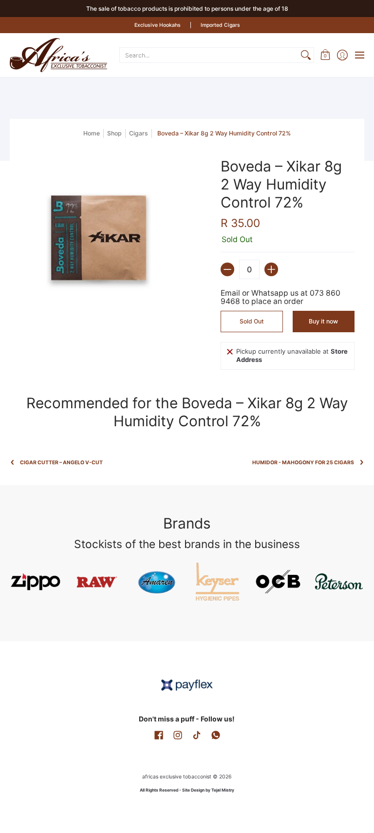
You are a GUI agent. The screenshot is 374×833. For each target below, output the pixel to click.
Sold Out (252, 321)
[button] (325, 55)
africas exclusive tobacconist (176, 777)
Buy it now (323, 321)
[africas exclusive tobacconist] (58, 55)
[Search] (306, 55)
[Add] (271, 269)
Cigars (138, 133)
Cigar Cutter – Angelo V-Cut (61, 462)
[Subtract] (227, 269)
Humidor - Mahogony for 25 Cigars (303, 462)
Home (91, 133)
